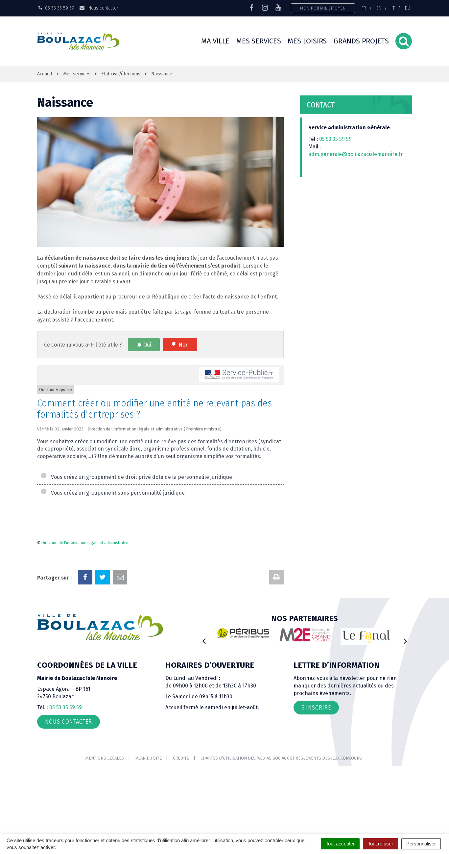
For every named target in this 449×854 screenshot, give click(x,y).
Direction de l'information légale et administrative (85, 542)
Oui (147, 345)
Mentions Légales (104, 758)
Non (183, 345)
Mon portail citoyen (323, 8)
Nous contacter (102, 8)
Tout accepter (340, 843)
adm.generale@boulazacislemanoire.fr (355, 154)
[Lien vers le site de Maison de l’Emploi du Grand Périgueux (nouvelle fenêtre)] (305, 635)
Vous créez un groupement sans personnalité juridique (116, 493)
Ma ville (215, 41)
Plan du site (148, 758)
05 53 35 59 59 (335, 139)
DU (407, 8)
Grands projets (361, 41)
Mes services (258, 41)
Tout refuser (380, 843)
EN (378, 8)
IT (393, 8)
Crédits (181, 758)
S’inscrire (316, 707)
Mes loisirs (307, 41)
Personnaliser (421, 843)
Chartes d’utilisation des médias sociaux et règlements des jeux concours (281, 758)
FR (364, 8)
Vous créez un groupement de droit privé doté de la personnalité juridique (140, 477)
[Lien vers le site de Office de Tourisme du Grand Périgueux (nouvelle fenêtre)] (366, 636)
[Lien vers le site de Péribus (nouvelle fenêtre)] (243, 633)
